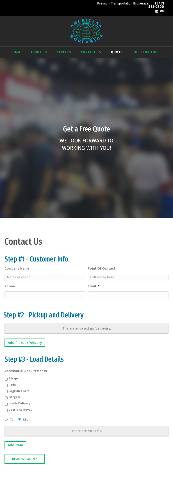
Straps (13, 378)
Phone (10, 286)
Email (94, 286)
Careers (64, 52)
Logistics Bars (19, 391)
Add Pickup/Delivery (25, 343)
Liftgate (15, 397)
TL (11, 419)
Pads (12, 384)
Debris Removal (20, 409)
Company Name (17, 268)
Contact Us (91, 52)
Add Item (15, 445)
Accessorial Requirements (26, 371)
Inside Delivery (19, 403)
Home (16, 52)
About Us (39, 52)
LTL (25, 419)
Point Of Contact (101, 268)
